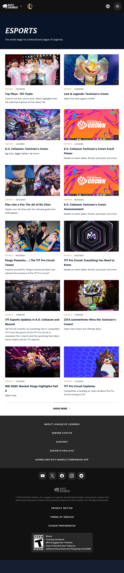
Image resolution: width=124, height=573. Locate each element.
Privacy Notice (62, 508)
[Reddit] (81, 476)
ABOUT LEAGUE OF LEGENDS (62, 424)
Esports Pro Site (62, 450)
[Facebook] (62, 476)
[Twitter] (52, 476)
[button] (32, 79)
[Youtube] (43, 476)
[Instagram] (72, 476)
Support (62, 441)
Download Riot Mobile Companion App (61, 459)
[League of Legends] (30, 6)
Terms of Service (62, 517)
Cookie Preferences (62, 525)
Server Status (62, 433)
